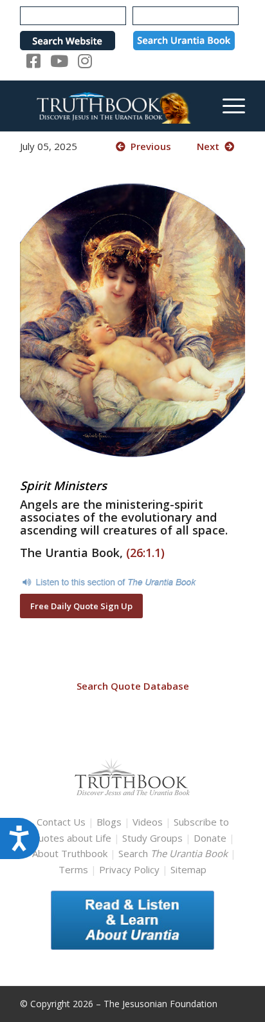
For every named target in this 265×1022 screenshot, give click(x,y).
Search (174, 853)
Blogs (109, 821)
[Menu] (227, 105)
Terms (73, 869)
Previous (148, 146)
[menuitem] (227, 105)
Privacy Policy (129, 869)
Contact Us (61, 821)
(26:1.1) (145, 552)
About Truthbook (69, 853)
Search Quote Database (133, 685)
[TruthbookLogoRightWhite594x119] (110, 105)
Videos (147, 821)
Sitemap (188, 869)
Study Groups (153, 837)
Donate (210, 837)
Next (210, 146)
